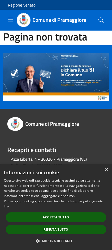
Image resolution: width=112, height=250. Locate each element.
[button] (56, 241)
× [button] (106, 170)
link (6, 206)
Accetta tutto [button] (56, 217)
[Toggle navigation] (10, 19)
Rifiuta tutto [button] (55, 229)
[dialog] (56, 207)
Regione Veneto (21, 5)
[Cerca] (101, 20)
